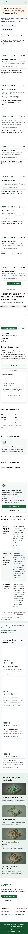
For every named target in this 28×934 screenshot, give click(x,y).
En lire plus (14, 365)
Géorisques (20, 613)
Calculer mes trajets (14, 510)
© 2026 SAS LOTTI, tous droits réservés (14, 924)
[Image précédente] (1, 315)
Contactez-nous (8, 900)
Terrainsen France (7, 29)
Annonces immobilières (17, 625)
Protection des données (16, 926)
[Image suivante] (27, 315)
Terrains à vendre (6, 628)
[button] (25, 2)
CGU (7, 926)
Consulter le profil (14, 398)
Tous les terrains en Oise (8, 25)
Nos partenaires (5, 914)
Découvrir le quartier (14, 506)
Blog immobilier (19, 914)
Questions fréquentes (21, 908)
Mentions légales (10, 929)
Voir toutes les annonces (14, 283)
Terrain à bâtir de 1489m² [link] (7, 632)
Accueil (7, 625)
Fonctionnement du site (14, 931)
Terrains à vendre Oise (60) (8, 630)
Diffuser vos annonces (9, 896)
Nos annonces (5, 911)
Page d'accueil (5, 908)
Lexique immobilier (20, 911)
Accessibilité (19, 929)
